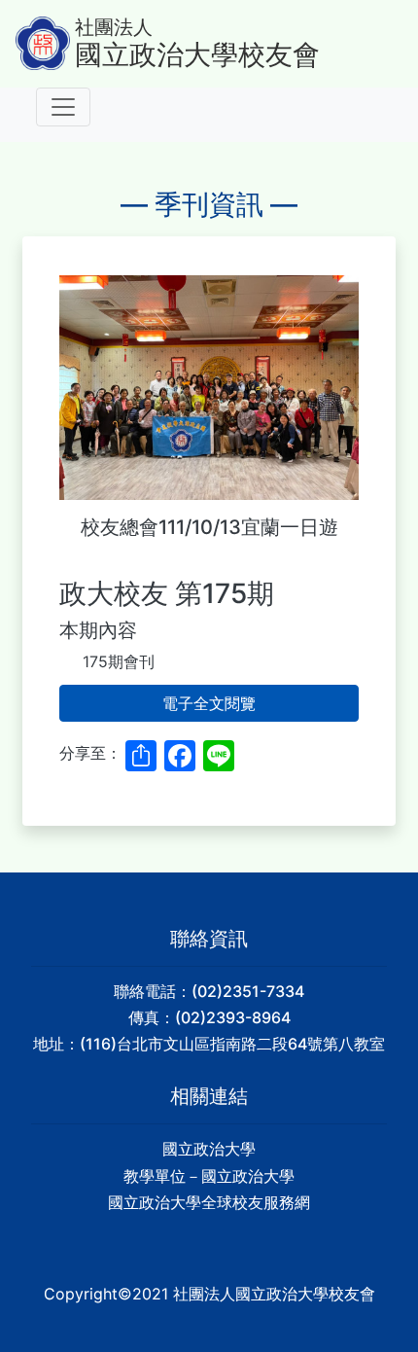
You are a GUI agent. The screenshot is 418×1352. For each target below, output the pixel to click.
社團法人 (114, 27)
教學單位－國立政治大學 (209, 1176)
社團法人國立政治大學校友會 (274, 1293)
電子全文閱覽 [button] (209, 703)
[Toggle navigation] (63, 107)
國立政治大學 (209, 1148)
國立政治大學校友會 (197, 55)
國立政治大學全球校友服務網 (209, 1202)
